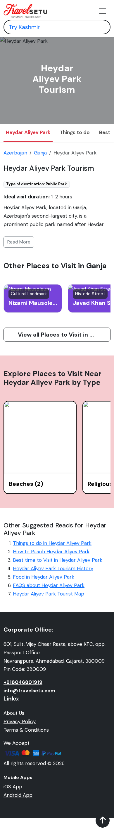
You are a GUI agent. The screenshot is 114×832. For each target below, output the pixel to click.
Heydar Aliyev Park (28, 132)
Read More (18, 242)
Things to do (75, 132)
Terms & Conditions (26, 730)
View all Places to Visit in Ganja (62, 334)
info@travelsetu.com (29, 690)
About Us (14, 713)
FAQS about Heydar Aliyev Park (48, 585)
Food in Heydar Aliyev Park (43, 577)
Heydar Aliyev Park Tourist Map (48, 594)
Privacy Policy (20, 721)
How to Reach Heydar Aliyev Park (51, 551)
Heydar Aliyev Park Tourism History (53, 568)
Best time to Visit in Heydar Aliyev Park (57, 560)
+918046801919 (23, 682)
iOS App (13, 786)
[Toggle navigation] (102, 11)
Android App (18, 795)
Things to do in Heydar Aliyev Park (52, 543)
